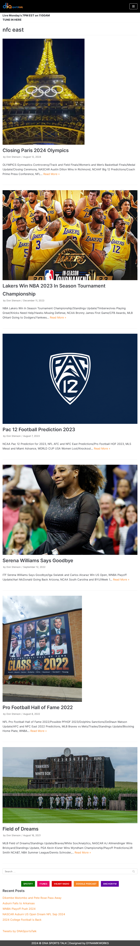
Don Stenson (13, 156)
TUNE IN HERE (12, 19)
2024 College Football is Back (22, 919)
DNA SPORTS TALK (54, 943)
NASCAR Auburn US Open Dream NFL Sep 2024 (34, 914)
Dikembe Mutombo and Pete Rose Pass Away (32, 897)
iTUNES (43, 884)
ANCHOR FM (110, 884)
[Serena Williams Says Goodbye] (70, 510)
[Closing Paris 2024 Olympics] (70, 92)
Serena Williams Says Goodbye (38, 560)
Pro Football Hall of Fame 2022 (38, 707)
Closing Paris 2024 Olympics (36, 150)
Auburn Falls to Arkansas (19, 903)
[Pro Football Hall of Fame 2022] (70, 649)
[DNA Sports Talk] (13, 6)
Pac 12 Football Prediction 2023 (39, 429)
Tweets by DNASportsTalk (20, 931)
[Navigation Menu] (133, 6)
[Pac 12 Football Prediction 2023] (70, 379)
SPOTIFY (28, 884)
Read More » (51, 174)
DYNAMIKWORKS (97, 943)
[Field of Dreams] (70, 785)
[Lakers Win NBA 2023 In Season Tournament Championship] (70, 235)
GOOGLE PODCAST (86, 884)
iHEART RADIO (61, 884)
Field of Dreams (20, 829)
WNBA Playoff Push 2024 (19, 908)
